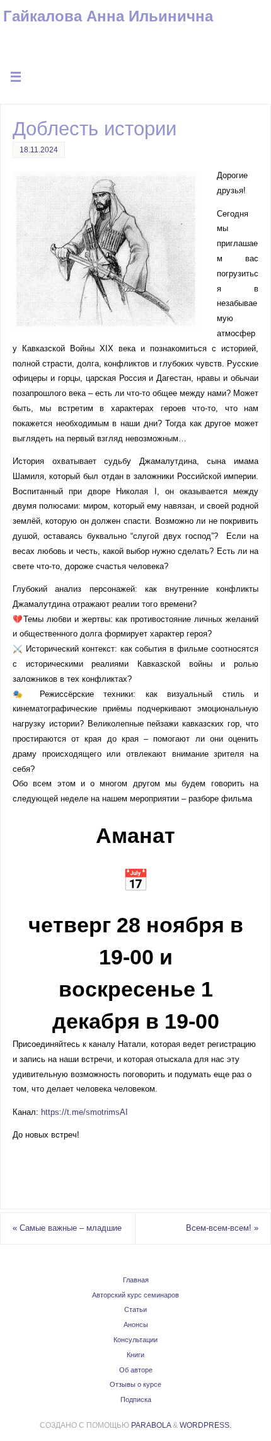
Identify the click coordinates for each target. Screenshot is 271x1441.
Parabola (151, 1425)
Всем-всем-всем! (222, 1228)
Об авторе (136, 1370)
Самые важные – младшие (67, 1228)
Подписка (135, 1399)
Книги (135, 1355)
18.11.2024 (39, 149)
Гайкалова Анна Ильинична (108, 16)
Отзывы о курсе (135, 1384)
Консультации (135, 1339)
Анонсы (136, 1324)
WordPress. (205, 1425)
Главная (136, 1280)
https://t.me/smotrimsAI (84, 1112)
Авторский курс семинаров (135, 1295)
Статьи (135, 1309)
